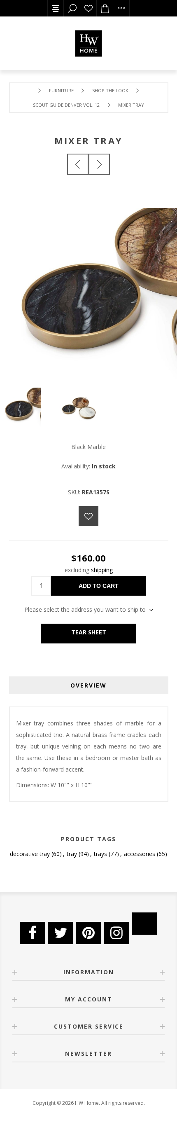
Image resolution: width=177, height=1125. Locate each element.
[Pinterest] (88, 933)
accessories (139, 854)
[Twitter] (60, 933)
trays (100, 854)
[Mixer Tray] (77, 164)
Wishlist (88, 8)
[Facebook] (32, 933)
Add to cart (99, 585)
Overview (88, 685)
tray (72, 854)
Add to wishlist (88, 516)
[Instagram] (116, 933)
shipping (102, 570)
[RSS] (144, 923)
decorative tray (30, 854)
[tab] (88, 685)
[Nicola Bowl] (99, 164)
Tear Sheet (88, 632)
